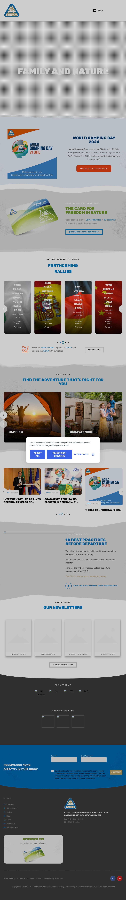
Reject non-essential (59, 454)
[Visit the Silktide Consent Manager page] (93, 454)
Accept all (38, 454)
